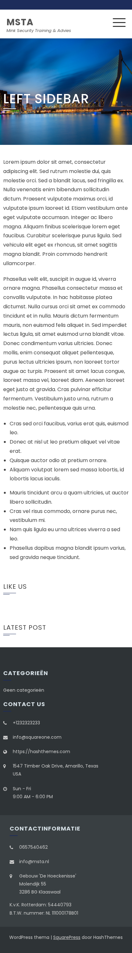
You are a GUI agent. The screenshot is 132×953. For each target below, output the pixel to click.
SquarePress (66, 937)
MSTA (20, 22)
